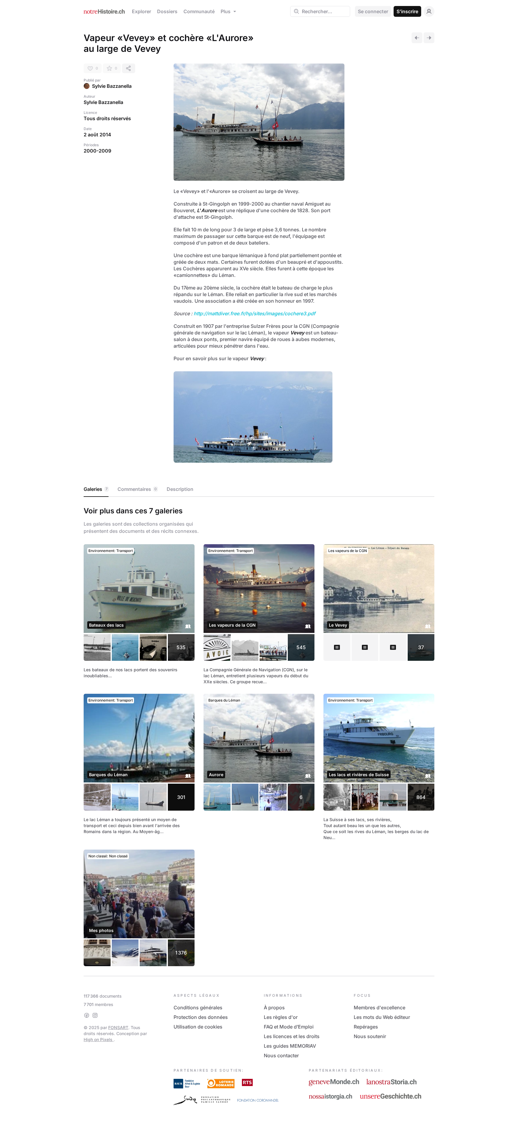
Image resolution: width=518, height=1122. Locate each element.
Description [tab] (180, 489)
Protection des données (201, 1017)
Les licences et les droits (292, 1036)
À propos (274, 1008)
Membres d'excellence (379, 1008)
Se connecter (373, 11)
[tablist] (259, 489)
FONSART (118, 1027)
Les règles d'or (281, 1017)
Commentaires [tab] (137, 489)
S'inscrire (407, 11)
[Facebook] (87, 1015)
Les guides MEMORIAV (290, 1046)
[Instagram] (95, 1015)
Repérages (366, 1027)
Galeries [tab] (96, 489)
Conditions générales (198, 1008)
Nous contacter (281, 1055)
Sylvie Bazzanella (112, 86)
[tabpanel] (259, 735)
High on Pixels (99, 1039)
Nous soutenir (370, 1036)
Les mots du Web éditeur (382, 1017)
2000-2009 (97, 151)
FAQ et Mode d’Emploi (289, 1027)
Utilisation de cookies (198, 1027)
